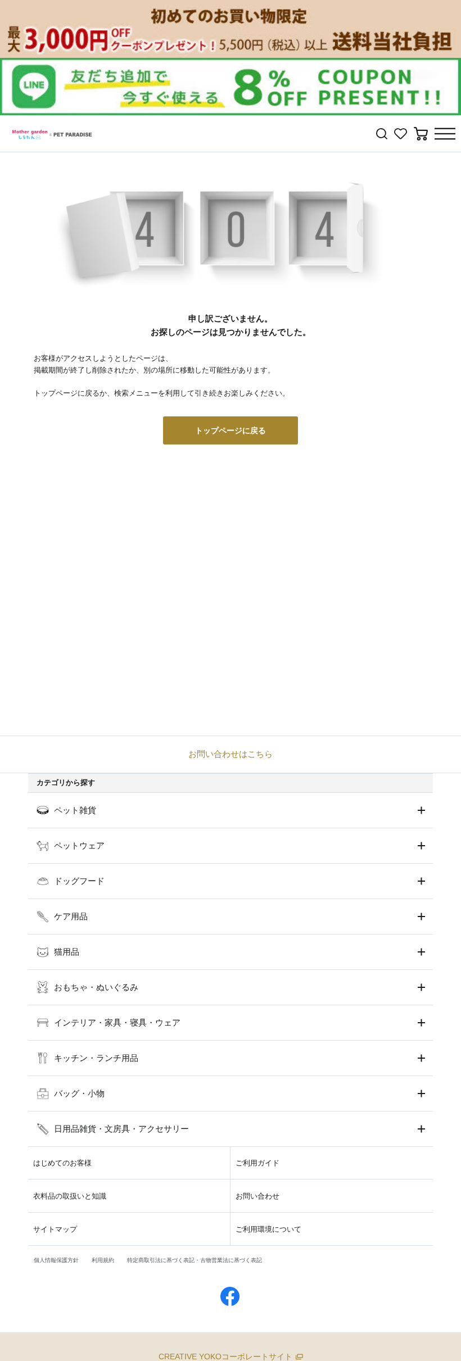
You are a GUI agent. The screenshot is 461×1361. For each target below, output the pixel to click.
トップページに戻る (230, 430)
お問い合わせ (257, 1196)
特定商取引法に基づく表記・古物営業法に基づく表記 (194, 1260)
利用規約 (103, 1260)
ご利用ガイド (257, 1163)
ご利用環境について (268, 1229)
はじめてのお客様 (62, 1163)
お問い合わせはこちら (230, 754)
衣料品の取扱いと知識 (69, 1196)
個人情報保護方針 (56, 1260)
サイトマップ (55, 1229)
